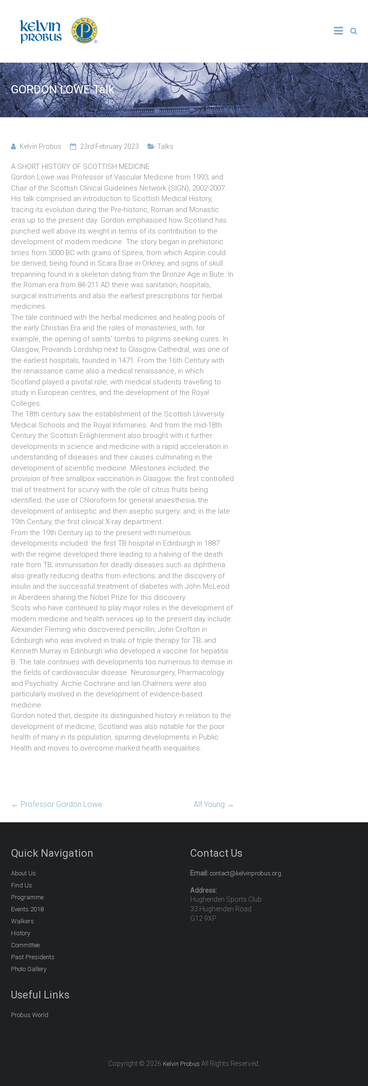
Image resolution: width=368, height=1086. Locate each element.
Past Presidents (33, 957)
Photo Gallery (28, 969)
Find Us (21, 885)
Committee (25, 945)
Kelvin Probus (40, 146)
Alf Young (214, 804)
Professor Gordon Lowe (56, 804)
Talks (165, 146)
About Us (23, 873)
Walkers (22, 921)
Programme (27, 897)
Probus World (29, 1015)
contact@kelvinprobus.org (245, 873)
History (20, 933)
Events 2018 (27, 909)
